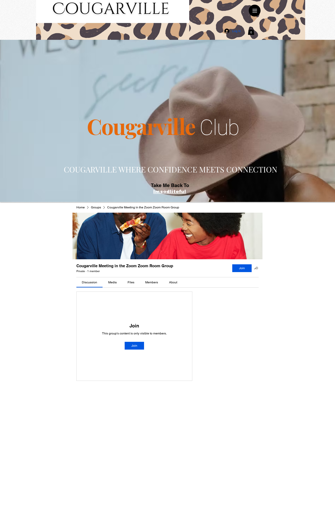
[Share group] (256, 268)
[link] (89, 282)
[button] (251, 31)
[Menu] (255, 11)
